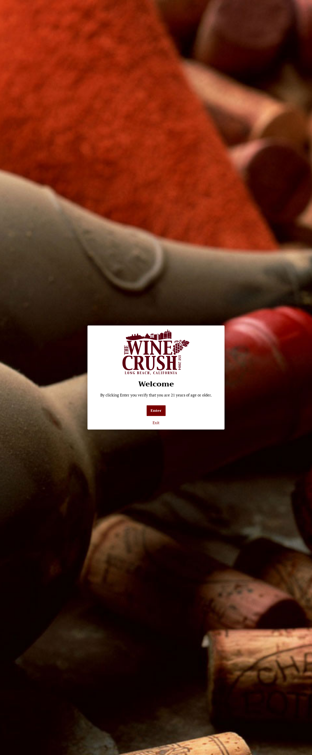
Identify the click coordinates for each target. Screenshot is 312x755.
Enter (156, 410)
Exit (156, 422)
